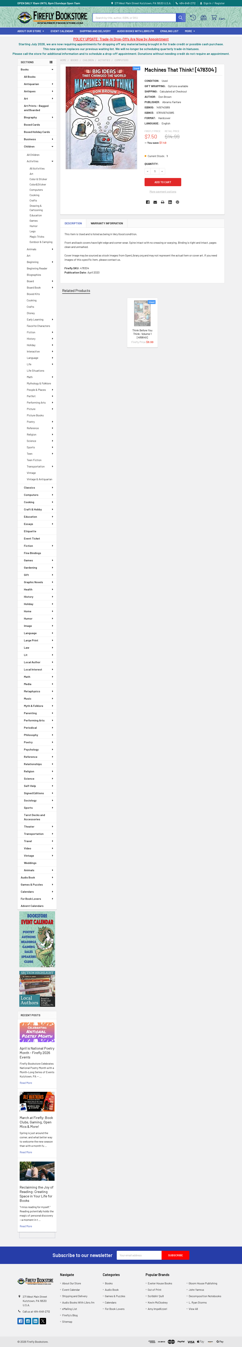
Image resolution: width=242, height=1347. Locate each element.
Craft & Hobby (33, 509)
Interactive (33, 351)
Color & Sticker (38, 179)
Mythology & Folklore (39, 383)
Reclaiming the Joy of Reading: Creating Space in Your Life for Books (37, 1194)
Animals (31, 249)
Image (28, 625)
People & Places (36, 389)
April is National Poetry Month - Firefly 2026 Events (37, 1052)
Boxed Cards (32, 124)
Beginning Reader (37, 268)
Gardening (30, 567)
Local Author (32, 662)
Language (32, 357)
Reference (33, 428)
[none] (101, 117)
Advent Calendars (32, 905)
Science (31, 440)
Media (27, 684)
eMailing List (169, 31)
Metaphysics (32, 691)
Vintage (31, 472)
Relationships (33, 764)
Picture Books (35, 415)
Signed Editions (34, 793)
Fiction (31, 332)
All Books (30, 76)
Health (28, 589)
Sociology (30, 800)
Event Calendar (62, 31)
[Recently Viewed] (194, 17)
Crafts (33, 200)
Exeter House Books (160, 1283)
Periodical (30, 727)
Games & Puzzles (32, 884)
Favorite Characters (38, 325)
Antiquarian (31, 84)
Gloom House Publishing (203, 1283)
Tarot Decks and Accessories (34, 817)
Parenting (30, 713)
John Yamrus (196, 1289)
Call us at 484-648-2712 (36, 1311)
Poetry (31, 421)
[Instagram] (28, 1321)
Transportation (36, 466)
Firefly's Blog (70, 1315)
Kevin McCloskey (158, 1302)
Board (30, 281)
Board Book (34, 287)
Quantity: (152, 163)
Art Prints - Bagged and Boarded (36, 108)
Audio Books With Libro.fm (135, 31)
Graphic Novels (33, 582)
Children (29, 146)
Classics (29, 487)
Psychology (31, 749)
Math (30, 377)
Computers (36, 189)
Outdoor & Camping (41, 241)
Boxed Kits (33, 293)
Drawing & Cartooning (36, 208)
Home (27, 611)
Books (25, 69)
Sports (31, 447)
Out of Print (154, 1289)
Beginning (32, 262)
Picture (31, 408)
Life (29, 364)
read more (26, 1082)
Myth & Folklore (33, 705)
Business (30, 139)
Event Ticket (32, 538)
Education (36, 215)
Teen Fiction (34, 460)
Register (220, 3)
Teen (29, 453)
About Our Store (29, 31)
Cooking (34, 195)
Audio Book (28, 877)
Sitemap (67, 1321)
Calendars (27, 891)
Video (27, 848)
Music (27, 698)
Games (34, 220)
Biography (30, 117)
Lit (25, 654)
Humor (34, 226)
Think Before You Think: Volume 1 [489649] (142, 333)
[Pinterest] (177, 202)
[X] (43, 1321)
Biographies (34, 274)
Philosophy (31, 735)
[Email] (155, 202)
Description (73, 223)
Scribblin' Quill (156, 1296)
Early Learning (35, 319)
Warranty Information (107, 223)
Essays (28, 523)
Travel (28, 841)
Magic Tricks (37, 236)
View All (193, 1308)
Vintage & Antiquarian (39, 479)
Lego (33, 231)
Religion (31, 434)
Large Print (31, 640)
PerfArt (31, 396)
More (188, 31)
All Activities (37, 168)
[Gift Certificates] (204, 17)
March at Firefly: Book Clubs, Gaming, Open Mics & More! (36, 1122)
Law (26, 647)
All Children (33, 154)
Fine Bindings (32, 553)
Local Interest (33, 669)
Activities (32, 161)
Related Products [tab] (76, 290)
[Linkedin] (170, 202)
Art (26, 98)
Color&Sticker (38, 184)
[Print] (162, 202)
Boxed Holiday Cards (37, 131)
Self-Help (30, 785)
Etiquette (30, 531)
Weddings (30, 862)
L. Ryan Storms (198, 1302)
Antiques (30, 91)
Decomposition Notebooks (205, 1296)
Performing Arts (36, 402)
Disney (31, 313)
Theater (29, 826)
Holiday (31, 345)
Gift (26, 574)
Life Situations (35, 370)
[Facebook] (148, 202)
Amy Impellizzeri (157, 1308)
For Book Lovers (31, 898)
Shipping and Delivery (95, 31)
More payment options (163, 191)
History (31, 338)
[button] (37, 939)
